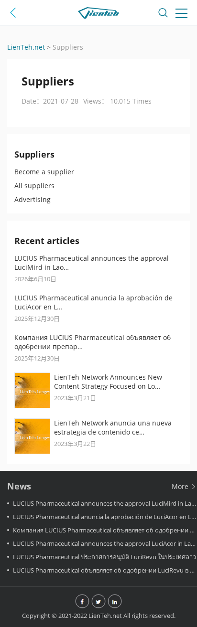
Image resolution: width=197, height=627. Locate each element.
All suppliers (34, 185)
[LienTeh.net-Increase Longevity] (98, 14)
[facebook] (82, 602)
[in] (115, 602)
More (181, 486)
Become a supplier (44, 171)
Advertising (32, 199)
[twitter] (98, 602)
